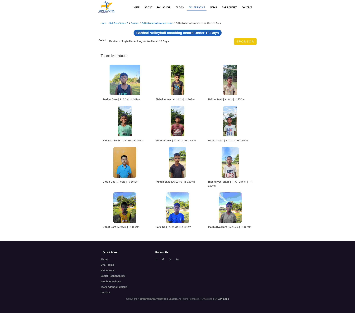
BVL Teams (107, 264)
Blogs (180, 7)
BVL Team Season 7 (118, 23)
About (148, 7)
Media (213, 7)
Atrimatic (223, 299)
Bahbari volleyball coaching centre (157, 23)
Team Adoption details (114, 287)
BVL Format (229, 7)
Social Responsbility (113, 276)
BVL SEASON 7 (197, 7)
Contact (247, 7)
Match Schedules (111, 281)
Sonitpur (135, 23)
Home (136, 7)
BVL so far (164, 7)
